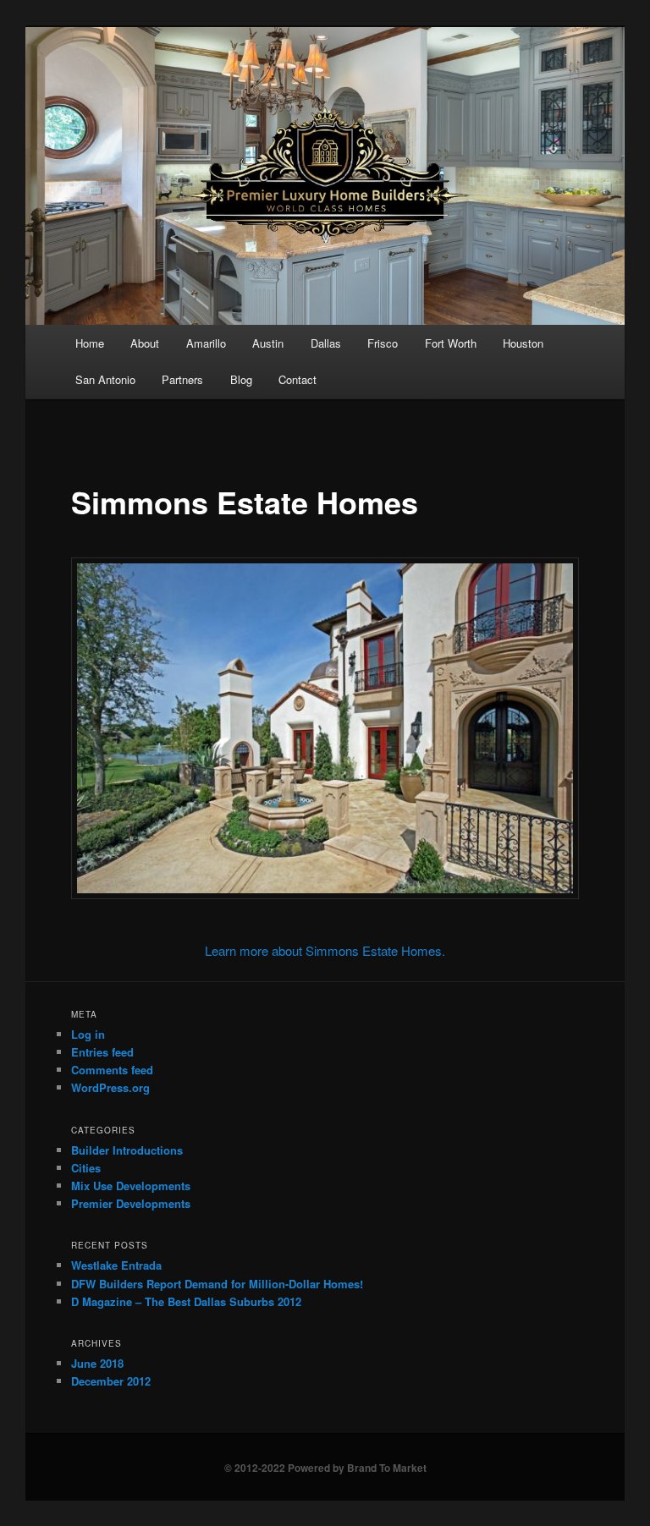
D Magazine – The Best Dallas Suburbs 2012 (186, 1301)
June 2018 (97, 1363)
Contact (297, 379)
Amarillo (206, 343)
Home (89, 343)
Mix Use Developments (130, 1185)
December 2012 (111, 1381)
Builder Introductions (127, 1150)
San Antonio (105, 379)
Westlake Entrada (116, 1265)
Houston (523, 343)
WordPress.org (110, 1087)
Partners (182, 379)
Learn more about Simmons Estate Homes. (325, 950)
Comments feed (112, 1070)
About (144, 343)
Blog (241, 379)
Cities (86, 1168)
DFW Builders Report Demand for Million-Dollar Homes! (217, 1284)
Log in (88, 1034)
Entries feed (102, 1052)
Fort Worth (450, 343)
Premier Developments (130, 1203)
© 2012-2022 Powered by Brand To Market (325, 1467)
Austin (268, 343)
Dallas (326, 343)
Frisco (382, 343)
